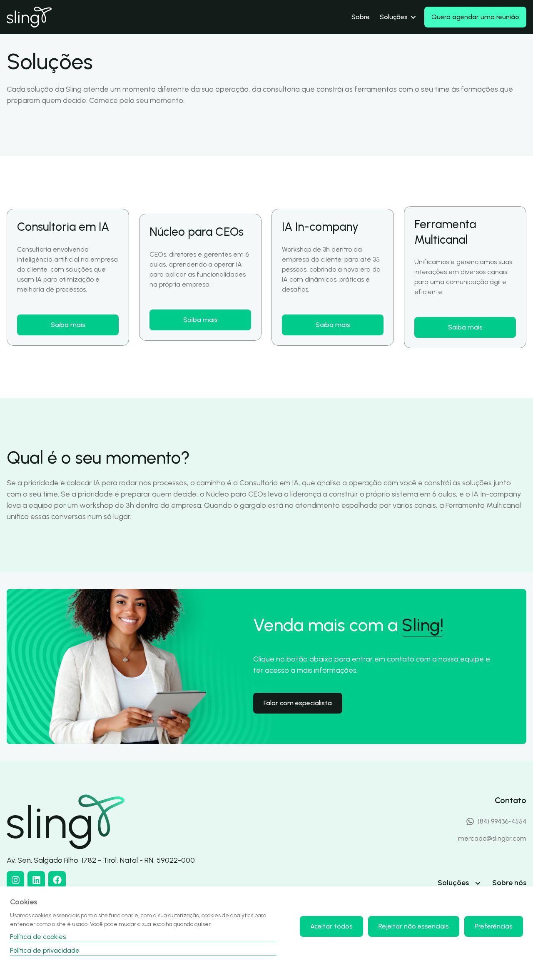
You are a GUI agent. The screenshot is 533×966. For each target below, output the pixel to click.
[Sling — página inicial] (29, 17)
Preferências (494, 926)
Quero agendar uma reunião (475, 17)
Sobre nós (509, 882)
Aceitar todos (331, 926)
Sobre (360, 17)
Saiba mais (68, 325)
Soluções (394, 17)
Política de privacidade (45, 950)
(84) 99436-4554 (502, 821)
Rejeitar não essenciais (414, 926)
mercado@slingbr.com (492, 838)
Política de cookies (38, 937)
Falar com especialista (298, 703)
